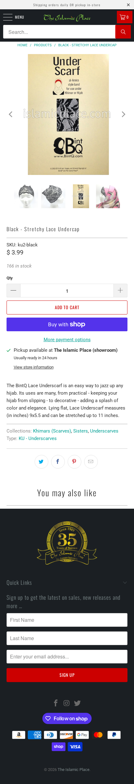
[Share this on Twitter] (41, 462)
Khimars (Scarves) (52, 431)
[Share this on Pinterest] (74, 462)
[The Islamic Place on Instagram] (66, 703)
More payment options (67, 339)
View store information (34, 367)
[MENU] (4, 17)
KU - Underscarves (38, 438)
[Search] (123, 32)
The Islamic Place (73, 769)
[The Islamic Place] (67, 18)
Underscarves (104, 431)
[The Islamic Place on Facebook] (55, 703)
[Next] (123, 114)
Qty (10, 278)
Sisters (80, 431)
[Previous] (11, 114)
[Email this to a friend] (91, 462)
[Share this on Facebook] (58, 462)
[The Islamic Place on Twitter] (77, 703)
